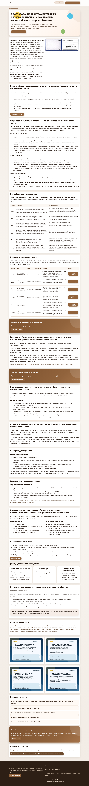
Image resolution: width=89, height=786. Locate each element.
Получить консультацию (17, 114)
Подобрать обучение (15, 775)
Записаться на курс (15, 558)
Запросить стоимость (17, 329)
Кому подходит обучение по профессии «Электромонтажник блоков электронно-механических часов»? (42, 702)
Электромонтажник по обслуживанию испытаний (23, 753)
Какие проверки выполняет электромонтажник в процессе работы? (34, 712)
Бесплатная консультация (73, 2)
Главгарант (14, 3)
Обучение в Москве (13, 8)
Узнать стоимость (73, 274)
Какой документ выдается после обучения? (26, 722)
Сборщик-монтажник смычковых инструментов (50, 753)
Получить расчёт (16, 738)
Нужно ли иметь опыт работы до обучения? (26, 708)
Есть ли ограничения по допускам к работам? (27, 717)
